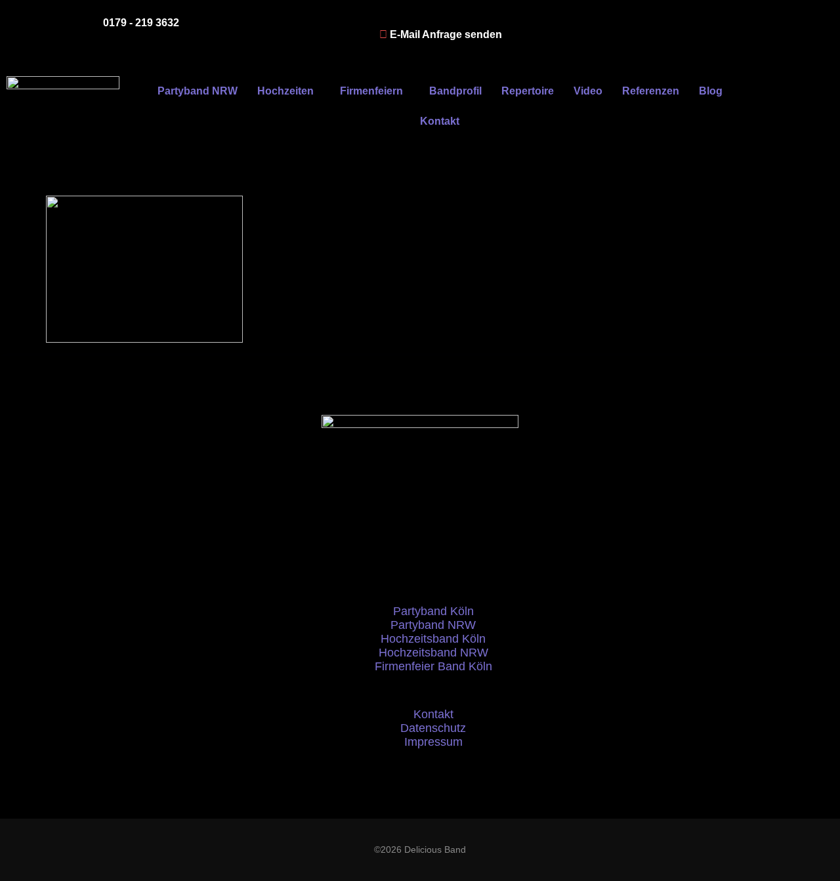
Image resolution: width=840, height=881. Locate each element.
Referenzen (650, 91)
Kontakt (439, 121)
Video (588, 91)
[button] (288, 91)
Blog (711, 91)
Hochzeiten (285, 91)
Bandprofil (455, 91)
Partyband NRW (198, 91)
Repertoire (527, 91)
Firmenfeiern (371, 91)
